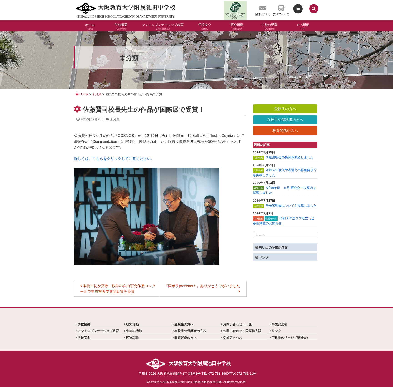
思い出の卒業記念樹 (273, 247)
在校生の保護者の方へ (285, 120)
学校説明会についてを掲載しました (291, 205)
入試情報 (258, 157)
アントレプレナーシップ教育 (163, 26)
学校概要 (121, 26)
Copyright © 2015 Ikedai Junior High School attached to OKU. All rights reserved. (196, 382)
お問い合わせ (262, 14)
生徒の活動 (269, 26)
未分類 (96, 94)
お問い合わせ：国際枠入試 (242, 331)
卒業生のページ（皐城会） (291, 337)
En (298, 8)
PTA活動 (303, 26)
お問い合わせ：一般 (237, 324)
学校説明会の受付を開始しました (289, 157)
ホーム (90, 26)
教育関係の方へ (285, 131)
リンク (264, 257)
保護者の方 (271, 218)
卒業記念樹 (279, 324)
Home (83, 94)
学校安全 (204, 26)
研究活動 (237, 26)
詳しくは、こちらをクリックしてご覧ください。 (114, 159)
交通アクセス (281, 14)
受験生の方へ (285, 109)
